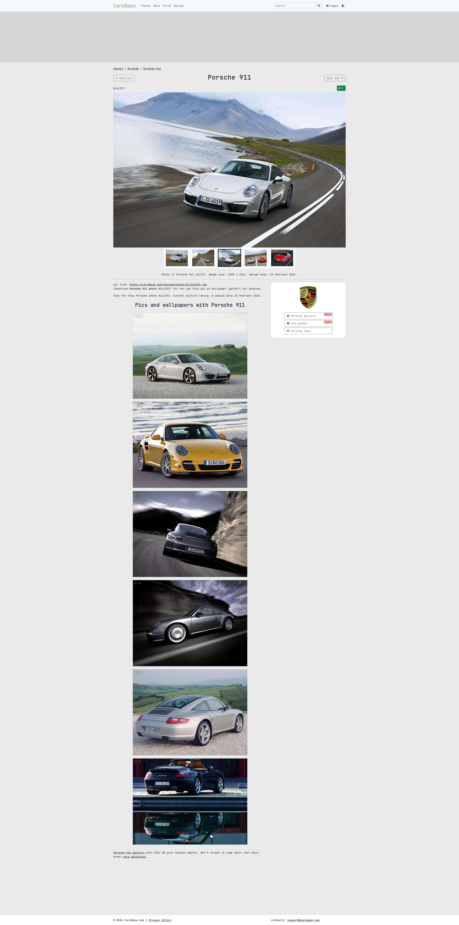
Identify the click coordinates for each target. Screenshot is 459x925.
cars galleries (134, 856)
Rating (178, 5)
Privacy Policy (160, 920)
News (156, 5)
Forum (167, 5)
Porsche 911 (152, 68)
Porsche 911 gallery (129, 852)
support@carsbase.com (303, 920)
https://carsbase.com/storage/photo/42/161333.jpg (168, 284)
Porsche (133, 68)
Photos (146, 5)
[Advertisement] (229, 36)
